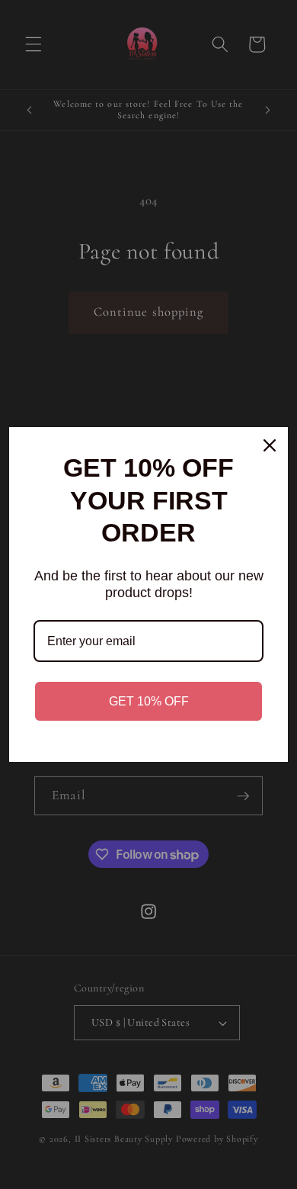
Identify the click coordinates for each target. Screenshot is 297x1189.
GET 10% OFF (149, 701)
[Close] (269, 445)
